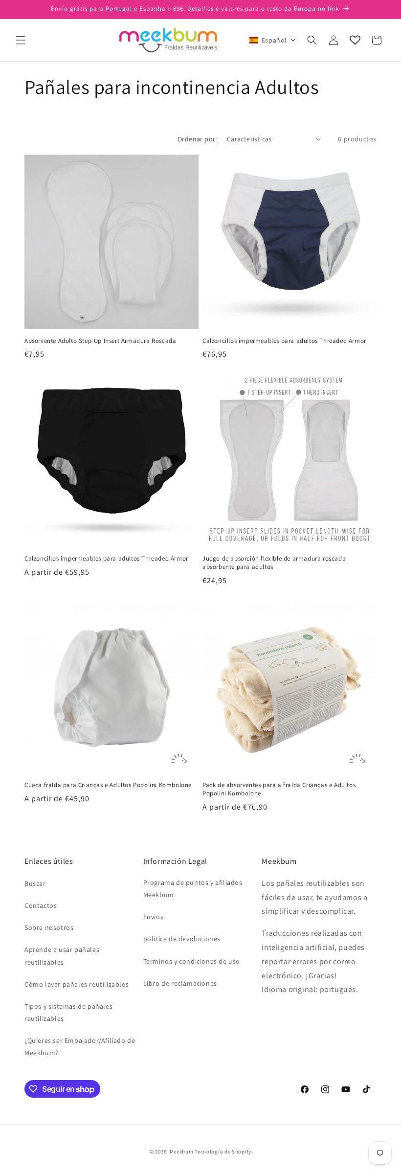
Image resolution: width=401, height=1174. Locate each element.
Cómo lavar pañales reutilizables (76, 984)
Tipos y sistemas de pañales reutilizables (68, 1012)
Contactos (40, 905)
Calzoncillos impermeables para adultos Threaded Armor (284, 341)
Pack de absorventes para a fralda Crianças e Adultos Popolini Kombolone (279, 789)
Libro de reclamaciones (180, 983)
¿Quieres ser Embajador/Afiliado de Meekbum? (79, 1046)
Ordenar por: (197, 139)
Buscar (35, 883)
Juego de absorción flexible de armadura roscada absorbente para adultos (274, 563)
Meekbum (182, 1151)
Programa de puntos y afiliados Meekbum (193, 888)
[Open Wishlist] (355, 40)
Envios (153, 916)
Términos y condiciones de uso (191, 961)
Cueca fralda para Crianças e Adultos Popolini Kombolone (108, 785)
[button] (20, 40)
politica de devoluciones (182, 938)
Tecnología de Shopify (223, 1151)
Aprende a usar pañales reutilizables (61, 955)
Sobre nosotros (48, 927)
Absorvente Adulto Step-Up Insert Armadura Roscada (100, 341)
